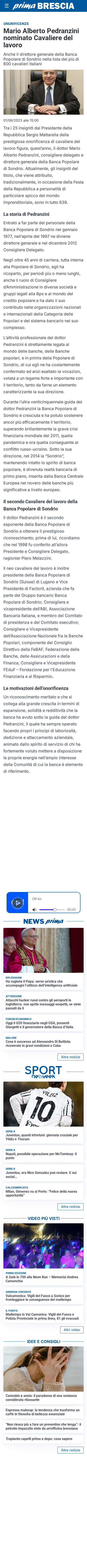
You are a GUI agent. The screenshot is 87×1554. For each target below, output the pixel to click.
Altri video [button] (72, 1330)
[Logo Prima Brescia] (43, 6)
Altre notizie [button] (70, 1057)
